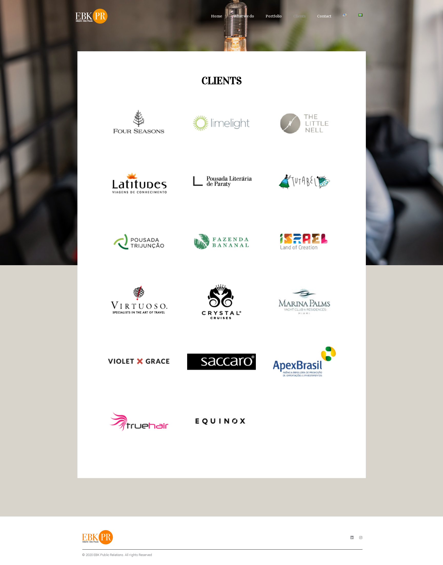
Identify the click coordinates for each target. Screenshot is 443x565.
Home (216, 16)
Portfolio (274, 16)
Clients (299, 16)
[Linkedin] (352, 537)
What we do (244, 16)
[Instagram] (361, 537)
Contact (324, 16)
